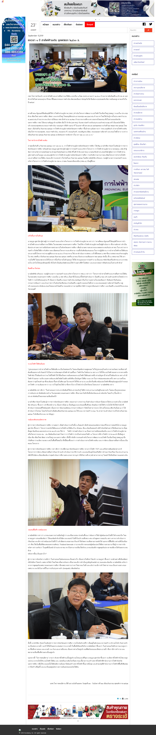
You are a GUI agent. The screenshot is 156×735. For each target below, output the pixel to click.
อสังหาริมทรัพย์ (139, 62)
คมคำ (135, 217)
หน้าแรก (46, 24)
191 (120, 698)
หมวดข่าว (56, 24)
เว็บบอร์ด (42, 729)
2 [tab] (99, 19)
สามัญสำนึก (138, 223)
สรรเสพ (136, 179)
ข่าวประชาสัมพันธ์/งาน (141, 192)
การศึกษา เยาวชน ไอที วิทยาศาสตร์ (141, 171)
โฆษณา (136, 163)
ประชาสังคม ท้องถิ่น (140, 157)
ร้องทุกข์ (90, 24)
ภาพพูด (136, 210)
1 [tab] (95, 19)
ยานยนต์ (136, 49)
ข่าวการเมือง (138, 81)
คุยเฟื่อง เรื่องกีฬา (140, 144)
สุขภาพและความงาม (140, 204)
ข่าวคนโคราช (138, 112)
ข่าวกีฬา (137, 185)
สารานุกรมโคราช (139, 87)
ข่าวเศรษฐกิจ (138, 56)
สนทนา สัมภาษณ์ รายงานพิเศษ (143, 244)
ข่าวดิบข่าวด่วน (139, 94)
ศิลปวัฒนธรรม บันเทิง (141, 236)
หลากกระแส (137, 100)
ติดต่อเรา (79, 24)
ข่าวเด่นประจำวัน (139, 252)
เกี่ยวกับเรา (68, 24)
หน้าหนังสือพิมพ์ (139, 198)
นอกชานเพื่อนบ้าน (140, 131)
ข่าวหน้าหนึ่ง (138, 43)
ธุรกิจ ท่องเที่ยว (139, 125)
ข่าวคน (136, 229)
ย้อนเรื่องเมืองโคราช (140, 106)
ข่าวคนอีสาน (138, 119)
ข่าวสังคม (137, 138)
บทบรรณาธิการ (139, 150)
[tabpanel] (78, 712)
